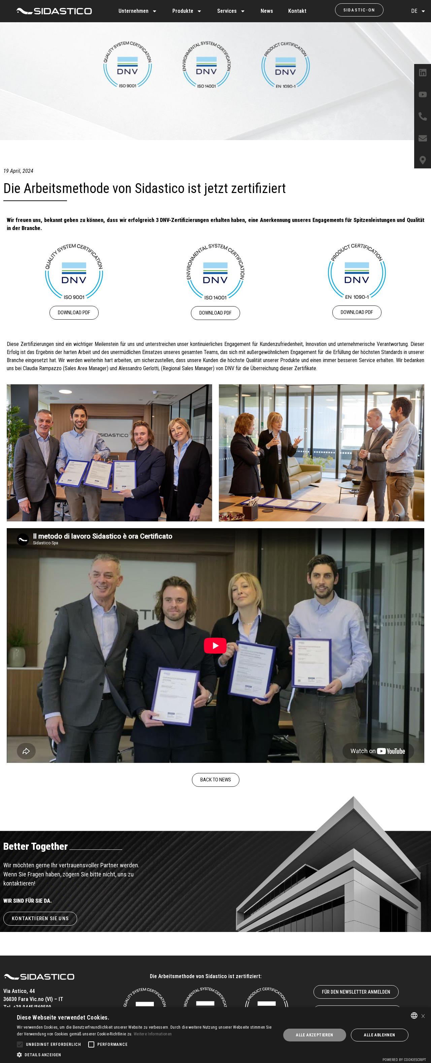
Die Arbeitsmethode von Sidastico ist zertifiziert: (206, 976)
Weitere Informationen (153, 1034)
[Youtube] (422, 94)
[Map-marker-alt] (422, 160)
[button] (145, 1054)
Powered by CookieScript (404, 1060)
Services (227, 11)
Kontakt (297, 11)
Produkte (182, 11)
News (267, 11)
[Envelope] (422, 138)
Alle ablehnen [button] (379, 1035)
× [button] (423, 1015)
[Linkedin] (422, 72)
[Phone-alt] (422, 116)
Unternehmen (133, 11)
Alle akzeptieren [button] (314, 1035)
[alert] (215, 1035)
